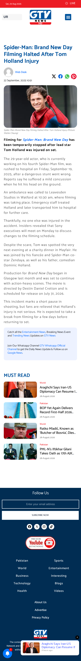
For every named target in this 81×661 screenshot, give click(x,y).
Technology (22, 583)
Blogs (59, 583)
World (22, 568)
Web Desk (21, 72)
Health (22, 591)
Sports (58, 561)
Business (22, 576)
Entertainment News (33, 332)
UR (6, 17)
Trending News (21, 335)
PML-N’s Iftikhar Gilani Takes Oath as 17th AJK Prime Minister (56, 453)
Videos (59, 591)
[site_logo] (41, 17)
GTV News (50, 335)
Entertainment (59, 568)
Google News (15, 353)
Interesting (59, 576)
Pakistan (22, 561)
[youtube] (40, 542)
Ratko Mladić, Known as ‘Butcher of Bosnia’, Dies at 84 (57, 433)
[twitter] (37, 526)
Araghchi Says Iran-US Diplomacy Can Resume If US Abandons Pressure (58, 391)
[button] (68, 17)
